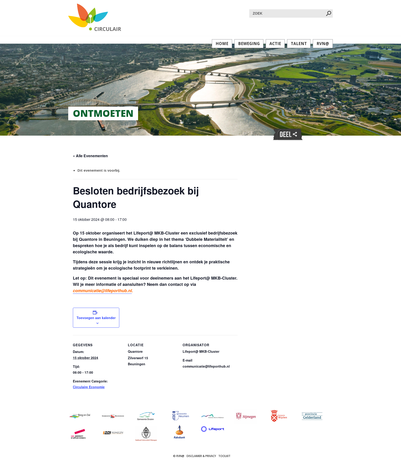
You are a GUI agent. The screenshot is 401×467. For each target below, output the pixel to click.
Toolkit (224, 456)
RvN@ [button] (323, 43)
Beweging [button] (249, 43)
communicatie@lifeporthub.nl (102, 290)
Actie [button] (275, 43)
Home (222, 43)
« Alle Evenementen (90, 155)
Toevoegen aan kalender (96, 317)
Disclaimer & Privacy (201, 456)
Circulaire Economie (89, 387)
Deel (288, 134)
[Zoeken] (328, 14)
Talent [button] (299, 43)
